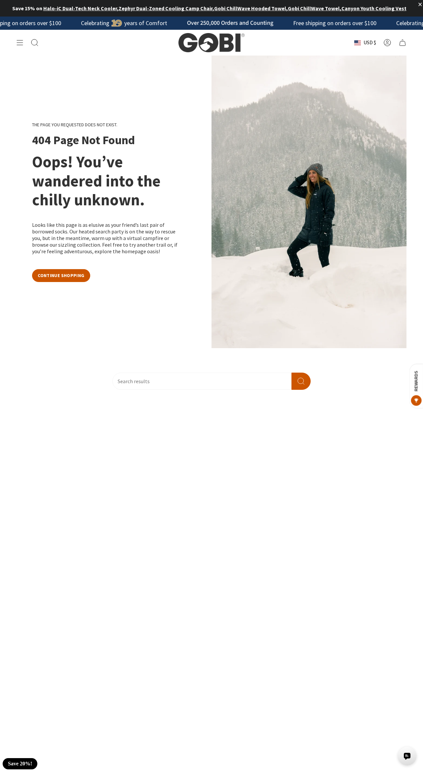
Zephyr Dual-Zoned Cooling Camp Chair (165, 8)
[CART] (402, 42)
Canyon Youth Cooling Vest (373, 8)
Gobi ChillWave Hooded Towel (250, 8)
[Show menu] (19, 42)
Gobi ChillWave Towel (314, 8)
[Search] (301, 381)
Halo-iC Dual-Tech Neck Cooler (80, 8)
